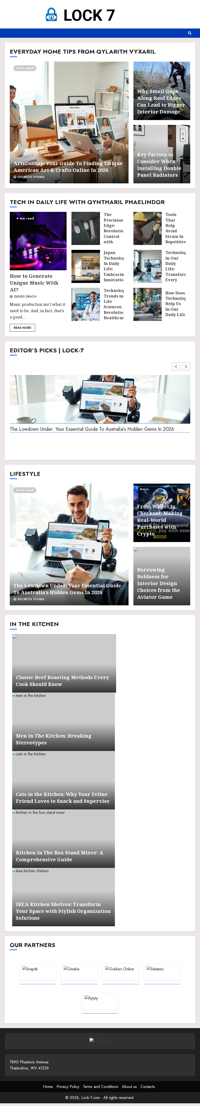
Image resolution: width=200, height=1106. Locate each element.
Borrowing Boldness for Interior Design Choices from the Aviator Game (158, 583)
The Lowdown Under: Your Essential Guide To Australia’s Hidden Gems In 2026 (92, 429)
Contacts (147, 1086)
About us (129, 1086)
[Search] (190, 33)
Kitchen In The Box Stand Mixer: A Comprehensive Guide (63, 838)
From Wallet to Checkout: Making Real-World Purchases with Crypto (160, 520)
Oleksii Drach (24, 297)
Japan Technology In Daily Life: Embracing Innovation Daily (85, 266)
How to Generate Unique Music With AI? (38, 241)
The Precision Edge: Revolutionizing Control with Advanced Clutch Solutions (85, 228)
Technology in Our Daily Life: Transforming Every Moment (147, 266)
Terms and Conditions (100, 1086)
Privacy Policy (68, 1086)
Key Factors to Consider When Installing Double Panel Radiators (159, 164)
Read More (22, 328)
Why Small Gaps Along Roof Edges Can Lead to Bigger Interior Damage (161, 101)
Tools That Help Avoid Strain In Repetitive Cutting (147, 228)
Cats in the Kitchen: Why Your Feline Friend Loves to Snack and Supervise (63, 780)
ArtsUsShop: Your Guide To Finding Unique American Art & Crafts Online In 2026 (69, 122)
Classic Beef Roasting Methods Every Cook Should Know (64, 663)
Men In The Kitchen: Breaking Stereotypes (63, 722)
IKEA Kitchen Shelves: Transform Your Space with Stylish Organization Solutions (63, 911)
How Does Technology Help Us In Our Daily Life (147, 304)
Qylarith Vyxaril (30, 177)
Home (48, 1086)
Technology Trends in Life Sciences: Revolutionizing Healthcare (85, 304)
